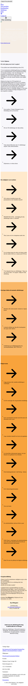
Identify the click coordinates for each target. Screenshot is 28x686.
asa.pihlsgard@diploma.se (14, 607)
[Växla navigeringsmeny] (1, 3)
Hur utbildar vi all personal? (13, 650)
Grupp (7, 656)
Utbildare (17, 656)
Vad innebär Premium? (16, 649)
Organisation (12, 656)
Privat (3, 656)
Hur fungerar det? (6, 649)
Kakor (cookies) (18, 650)
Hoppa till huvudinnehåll (6, 1)
